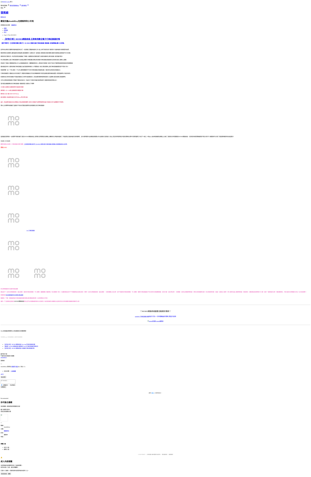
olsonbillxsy (4, 357)
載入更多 (3, 377)
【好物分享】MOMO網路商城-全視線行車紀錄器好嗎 (19, 348)
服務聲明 (171, 454)
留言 (17, 366)
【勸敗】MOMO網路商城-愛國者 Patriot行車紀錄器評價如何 (21, 346)
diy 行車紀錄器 (31, 230)
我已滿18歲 (4, 473)
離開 (9, 473)
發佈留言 (3, 387)
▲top (2, 374)
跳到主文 (3, 17)
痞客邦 (13, 366)
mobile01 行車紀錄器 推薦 (142, 316)
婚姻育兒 (14, 25)
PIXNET (143, 454)
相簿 (5, 28)
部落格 (6, 30)
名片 (5, 32)
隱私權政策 (164, 454)
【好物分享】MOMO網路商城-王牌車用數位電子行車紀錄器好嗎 (32, 39)
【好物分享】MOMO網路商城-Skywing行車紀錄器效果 (19, 344)
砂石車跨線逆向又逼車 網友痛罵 (14, 295)
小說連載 (13, 371)
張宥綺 (4, 12)
